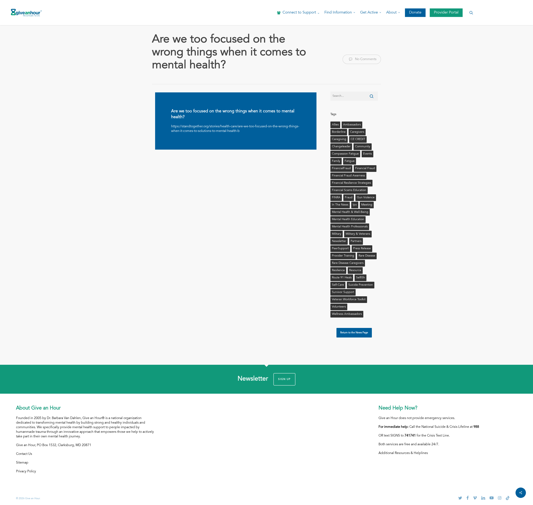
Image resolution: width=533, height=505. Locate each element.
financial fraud (365, 168)
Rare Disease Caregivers (348, 263)
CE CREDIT (358, 139)
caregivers (357, 132)
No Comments (365, 59)
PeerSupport (340, 248)
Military (336, 234)
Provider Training (343, 255)
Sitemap (22, 462)
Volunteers (339, 306)
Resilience (338, 270)
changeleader (341, 146)
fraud (348, 197)
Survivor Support (343, 292)
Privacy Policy (26, 471)
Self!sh (360, 277)
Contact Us (24, 454)
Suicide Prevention (360, 285)
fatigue (350, 161)
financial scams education (349, 190)
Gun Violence (366, 197)
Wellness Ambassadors (347, 314)
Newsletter (339, 241)
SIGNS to (403, 435)
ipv (355, 204)
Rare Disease (367, 255)
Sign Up (284, 379)
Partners (356, 241)
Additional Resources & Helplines (403, 453)
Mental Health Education (348, 219)
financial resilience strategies (351, 183)
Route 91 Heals (342, 277)
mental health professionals (350, 226)
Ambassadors (352, 124)
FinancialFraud (341, 168)
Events (367, 154)
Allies (335, 124)
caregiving (339, 139)
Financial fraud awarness (348, 175)
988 (476, 427)
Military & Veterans (358, 234)
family (336, 161)
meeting (366, 204)
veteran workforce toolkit (349, 299)
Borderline (339, 132)
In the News (340, 204)
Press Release (362, 248)
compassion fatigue (345, 154)
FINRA (336, 197)
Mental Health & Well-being (350, 212)
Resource (355, 270)
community (362, 146)
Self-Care (338, 285)
